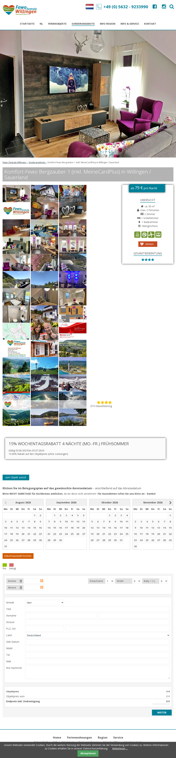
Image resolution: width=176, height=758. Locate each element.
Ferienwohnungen (79, 737)
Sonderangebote (37, 162)
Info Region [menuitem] (107, 23)
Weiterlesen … (120, 748)
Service (118, 737)
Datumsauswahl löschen (17, 555)
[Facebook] (154, 7)
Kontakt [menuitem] (150, 23)
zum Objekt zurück (15, 477)
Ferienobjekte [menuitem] (57, 23)
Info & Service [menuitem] (129, 23)
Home (57, 737)
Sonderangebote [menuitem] (83, 23)
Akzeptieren (88, 753)
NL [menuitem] (41, 23)
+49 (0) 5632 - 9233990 (125, 6)
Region (102, 737)
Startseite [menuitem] (27, 23)
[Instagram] (163, 7)
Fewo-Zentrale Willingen (14, 162)
